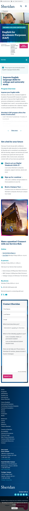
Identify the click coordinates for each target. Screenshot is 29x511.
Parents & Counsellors (7, 408)
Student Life (4, 395)
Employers (4, 413)
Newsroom (4, 418)
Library (3, 422)
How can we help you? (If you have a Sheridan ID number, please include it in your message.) (14, 351)
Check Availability (23, 46)
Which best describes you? (11, 324)
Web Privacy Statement (7, 437)
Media (3, 415)
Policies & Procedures (7, 433)
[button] (14, 131)
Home (2, 389)
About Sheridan (5, 399)
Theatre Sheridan (6, 426)
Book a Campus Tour (13, 187)
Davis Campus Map (5, 459)
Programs (5, 11)
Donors (3, 411)
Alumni (3, 410)
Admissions (4, 393)
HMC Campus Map (5, 469)
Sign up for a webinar (13, 177)
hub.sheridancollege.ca (9, 253)
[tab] (14, 60)
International (4, 397)
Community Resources (7, 441)
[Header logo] (7, 6)
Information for (20, 1)
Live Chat (5, 255)
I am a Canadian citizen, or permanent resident (13, 337)
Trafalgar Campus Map (6, 480)
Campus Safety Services (7, 439)
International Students (7, 404)
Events (3, 420)
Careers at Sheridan (6, 429)
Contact (3, 443)
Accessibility (4, 431)
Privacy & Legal (5, 435)
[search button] (21, 6)
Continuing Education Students (9, 406)
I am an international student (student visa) (14, 342)
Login (13, 1)
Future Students (5, 402)
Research (3, 424)
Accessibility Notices (6, 1)
